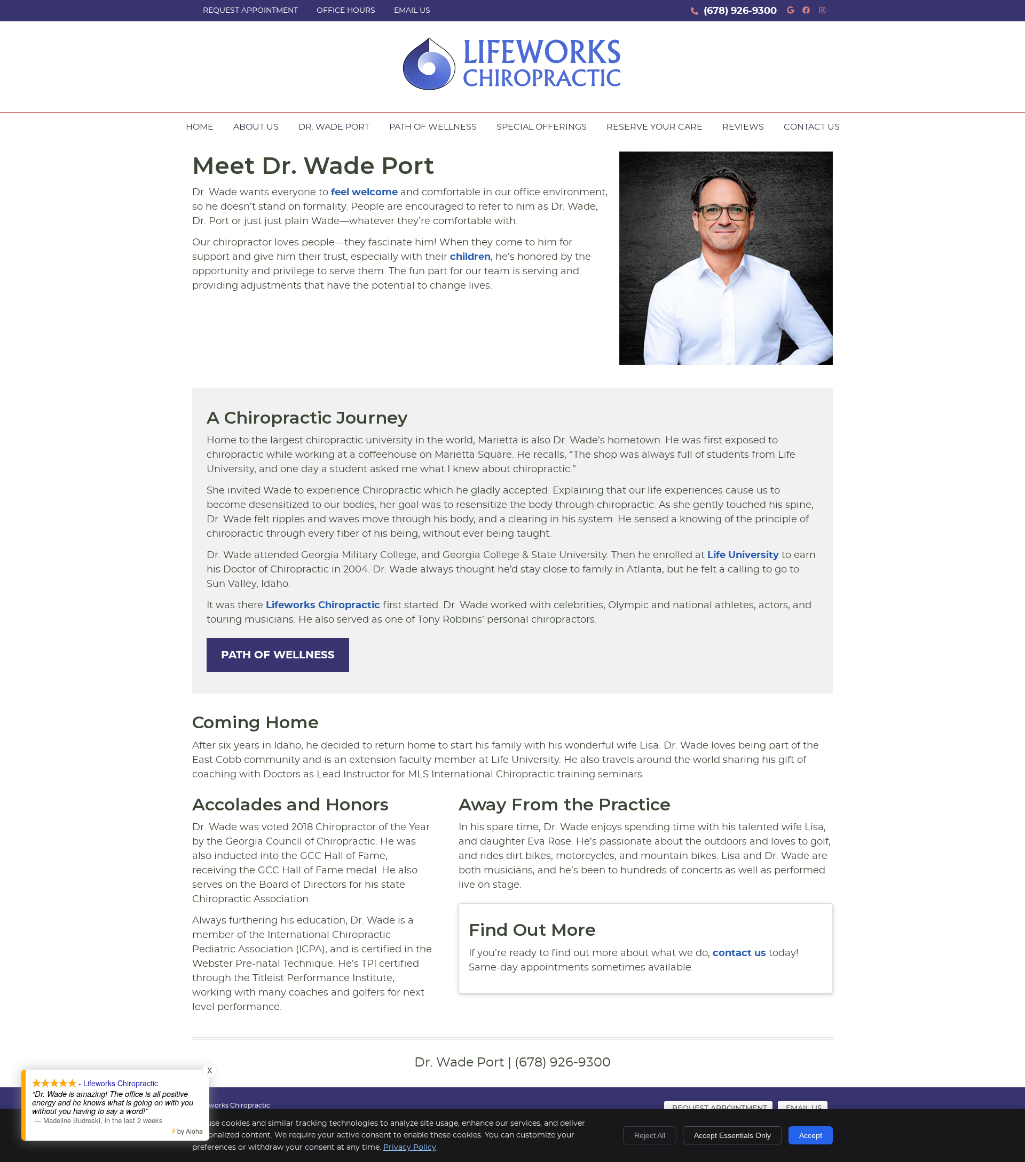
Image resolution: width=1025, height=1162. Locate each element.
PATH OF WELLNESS (278, 655)
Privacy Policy (409, 1147)
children (470, 257)
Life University (743, 555)
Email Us (412, 10)
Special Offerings (541, 127)
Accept (810, 1135)
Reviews (743, 127)
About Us (256, 127)
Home (200, 127)
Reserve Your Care (654, 127)
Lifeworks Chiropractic (323, 605)
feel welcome (364, 192)
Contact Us (812, 127)
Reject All (649, 1135)
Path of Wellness (433, 127)
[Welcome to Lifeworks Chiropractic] (512, 88)
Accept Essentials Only (732, 1135)
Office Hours (346, 10)
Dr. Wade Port (333, 127)
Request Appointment (250, 10)
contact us (739, 953)
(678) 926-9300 (740, 11)
